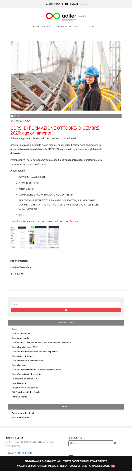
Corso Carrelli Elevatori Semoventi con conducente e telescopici (41, 342)
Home (36, 27)
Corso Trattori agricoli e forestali (27, 374)
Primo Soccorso (19, 397)
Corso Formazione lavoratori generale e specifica (35, 351)
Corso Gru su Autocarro (23, 356)
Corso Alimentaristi (21, 333)
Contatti (91, 27)
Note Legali (25, 453)
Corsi (14, 329)
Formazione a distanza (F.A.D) (26, 379)
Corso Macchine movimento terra (27, 360)
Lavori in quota (19, 383)
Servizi (78, 27)
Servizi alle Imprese (21, 417)
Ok (113, 466)
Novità (15, 116)
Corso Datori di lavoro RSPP (25, 347)
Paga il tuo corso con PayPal (25, 388)
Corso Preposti (19, 365)
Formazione (64, 27)
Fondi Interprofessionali (23, 413)
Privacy (11, 453)
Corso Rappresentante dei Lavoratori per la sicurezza (36, 369)
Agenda (74, 221)
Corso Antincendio (20, 338)
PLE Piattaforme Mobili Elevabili (26, 392)
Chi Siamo (48, 27)
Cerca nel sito (76, 438)
